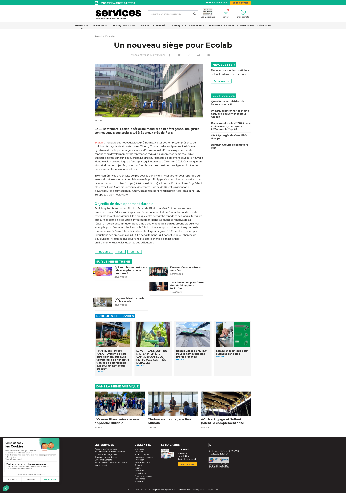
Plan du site (150, 490)
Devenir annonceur (103, 460)
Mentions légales (163, 490)
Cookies (214, 490)
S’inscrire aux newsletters (118, 3)
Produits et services (221, 25)
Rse (120, 251)
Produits (104, 251)
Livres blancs (196, 25)
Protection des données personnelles (193, 490)
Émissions (265, 25)
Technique (176, 25)
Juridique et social (123, 25)
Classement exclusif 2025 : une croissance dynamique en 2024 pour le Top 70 (231, 126)
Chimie (134, 251)
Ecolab (99, 142)
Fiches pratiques (141, 454)
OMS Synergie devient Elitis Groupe (229, 137)
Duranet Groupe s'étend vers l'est (229, 146)
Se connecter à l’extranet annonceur (111, 462)
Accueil (98, 36)
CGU (174, 490)
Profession (100, 25)
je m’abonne (241, 2)
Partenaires (246, 25)
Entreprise (81, 25)
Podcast (145, 25)
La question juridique (143, 457)
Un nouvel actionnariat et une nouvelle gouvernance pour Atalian (230, 113)
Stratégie (138, 451)
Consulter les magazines (106, 454)
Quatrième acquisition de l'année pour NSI (227, 103)
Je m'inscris (221, 81)
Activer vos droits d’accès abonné (110, 451)
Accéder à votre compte (106, 449)
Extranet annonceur (216, 2)
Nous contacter (102, 465)
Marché (160, 25)
